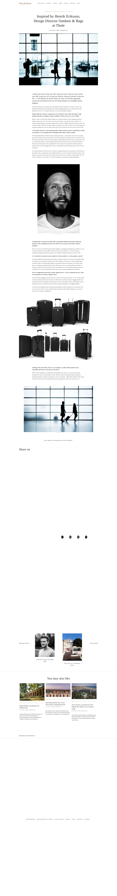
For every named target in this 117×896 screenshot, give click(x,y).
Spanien (85, 701)
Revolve (41, 110)
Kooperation (80, 819)
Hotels (65, 699)
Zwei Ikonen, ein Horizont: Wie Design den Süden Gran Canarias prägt (83, 707)
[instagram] (92, 3)
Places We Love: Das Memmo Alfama (72, 664)
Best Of (52, 11)
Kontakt (73, 819)
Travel (78, 3)
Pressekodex (87, 819)
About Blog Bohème (30, 819)
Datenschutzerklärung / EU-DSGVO (45, 819)
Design (57, 11)
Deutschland (56, 699)
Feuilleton (48, 3)
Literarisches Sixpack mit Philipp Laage (45, 660)
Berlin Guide (41, 3)
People (60, 3)
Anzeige (47, 11)
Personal (66, 3)
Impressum (67, 819)
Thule (72, 106)
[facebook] (90, 3)
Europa (61, 699)
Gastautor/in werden (59, 819)
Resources (72, 3)
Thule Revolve (52, 277)
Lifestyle (55, 3)
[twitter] (88, 3)
